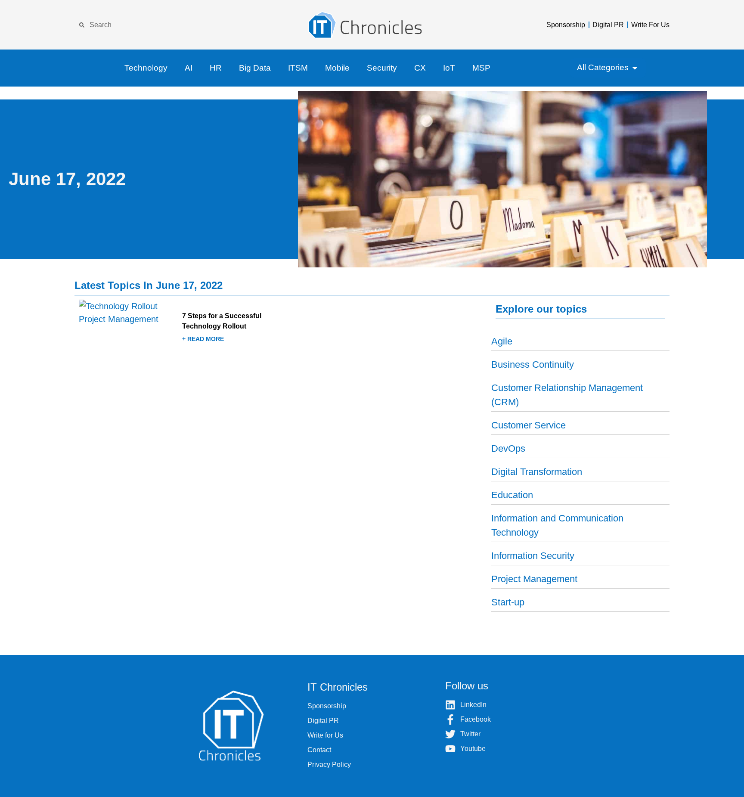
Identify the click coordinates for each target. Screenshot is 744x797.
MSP (481, 67)
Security (382, 67)
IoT (449, 67)
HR (216, 67)
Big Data (255, 67)
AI (188, 67)
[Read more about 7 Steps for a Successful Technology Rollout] (179, 330)
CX (420, 67)
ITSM (298, 67)
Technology (145, 67)
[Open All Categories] (635, 68)
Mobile (337, 67)
